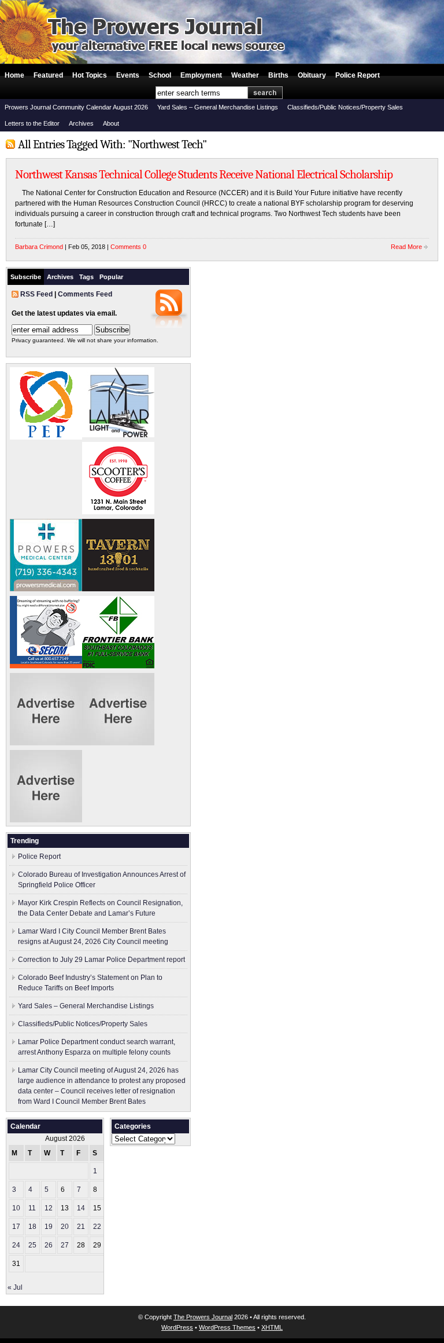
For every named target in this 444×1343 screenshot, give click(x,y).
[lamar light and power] (118, 435)
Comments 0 (128, 246)
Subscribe (25, 276)
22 (97, 1227)
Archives (81, 123)
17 (16, 1227)
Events (127, 75)
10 (16, 1208)
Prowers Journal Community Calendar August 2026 (76, 107)
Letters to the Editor (32, 123)
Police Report (357, 75)
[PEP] (46, 437)
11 (32, 1208)
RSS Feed (36, 294)
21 (81, 1227)
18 (32, 1227)
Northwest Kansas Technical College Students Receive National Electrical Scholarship (204, 174)
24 (16, 1245)
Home (14, 75)
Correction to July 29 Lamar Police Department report (101, 960)
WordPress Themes (227, 1327)
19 (49, 1227)
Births (278, 75)
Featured (48, 75)
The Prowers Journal (202, 1316)
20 (65, 1227)
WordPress (177, 1327)
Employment (201, 75)
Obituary (312, 75)
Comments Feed (85, 294)
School (160, 75)
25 (32, 1245)
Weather (245, 75)
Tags (86, 276)
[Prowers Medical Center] (46, 589)
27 (65, 1245)
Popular (111, 276)
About (111, 123)
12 (49, 1208)
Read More (406, 246)
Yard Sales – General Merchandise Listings (217, 107)
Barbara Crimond (39, 246)
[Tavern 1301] (118, 589)
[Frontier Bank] (118, 666)
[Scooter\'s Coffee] (118, 512)
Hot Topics (89, 75)
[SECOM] (46, 666)
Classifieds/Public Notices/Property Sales (345, 107)
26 (49, 1245)
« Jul (15, 1287)
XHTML (272, 1327)
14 (81, 1208)
